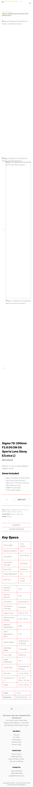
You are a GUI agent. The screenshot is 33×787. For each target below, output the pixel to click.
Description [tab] (16, 525)
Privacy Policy (16, 744)
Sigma (9, 516)
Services (16, 735)
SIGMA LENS (19, 514)
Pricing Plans (16, 740)
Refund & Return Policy (16, 759)
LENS (12, 514)
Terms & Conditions (16, 761)
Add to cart (21, 499)
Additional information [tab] (16, 529)
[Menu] (30, 3)
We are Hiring (16, 742)
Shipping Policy (16, 756)
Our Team (16, 737)
